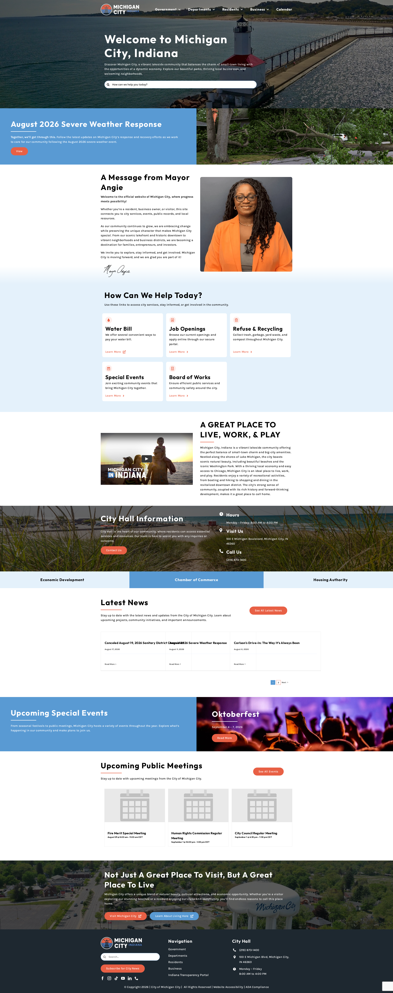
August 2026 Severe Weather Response (198, 643)
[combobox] (180, 84)
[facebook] (102, 978)
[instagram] (109, 978)
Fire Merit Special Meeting (127, 833)
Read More (110, 664)
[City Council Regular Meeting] (262, 805)
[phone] (136, 978)
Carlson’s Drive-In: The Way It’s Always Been (267, 643)
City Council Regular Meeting (256, 833)
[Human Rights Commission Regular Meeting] (198, 805)
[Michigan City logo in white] (120, 5)
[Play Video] (147, 459)
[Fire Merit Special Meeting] (135, 805)
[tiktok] (116, 978)
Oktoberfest (236, 714)
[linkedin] (130, 978)
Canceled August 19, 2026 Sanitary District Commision (144, 643)
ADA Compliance (257, 987)
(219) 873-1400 (236, 560)
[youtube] (123, 978)
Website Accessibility (228, 987)
